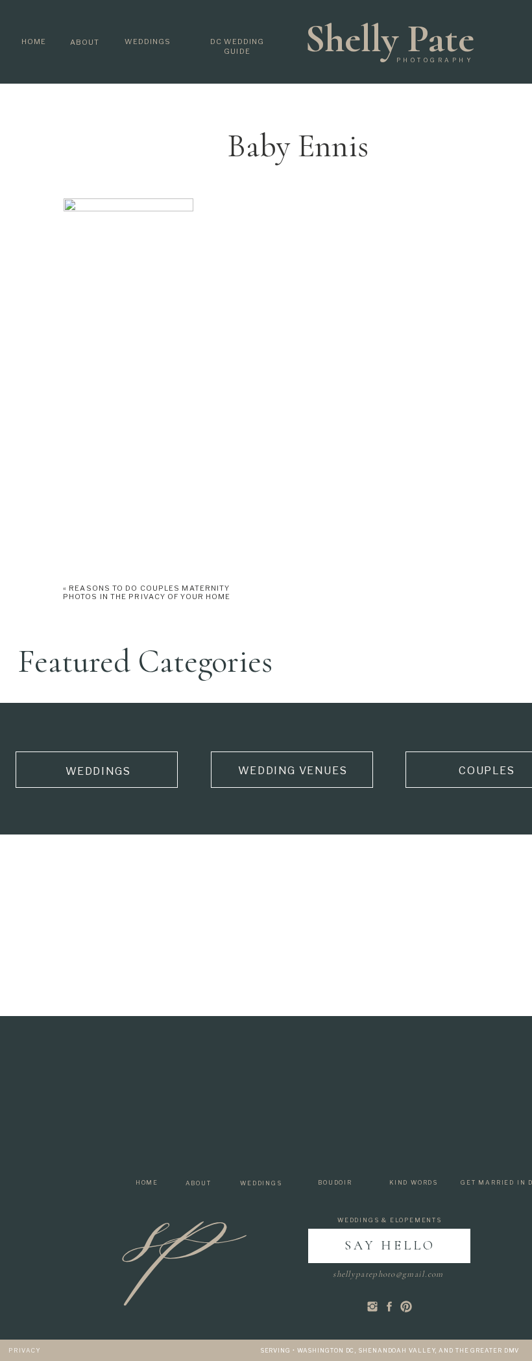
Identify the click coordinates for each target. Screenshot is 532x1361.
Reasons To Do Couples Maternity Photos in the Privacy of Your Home (146, 592)
